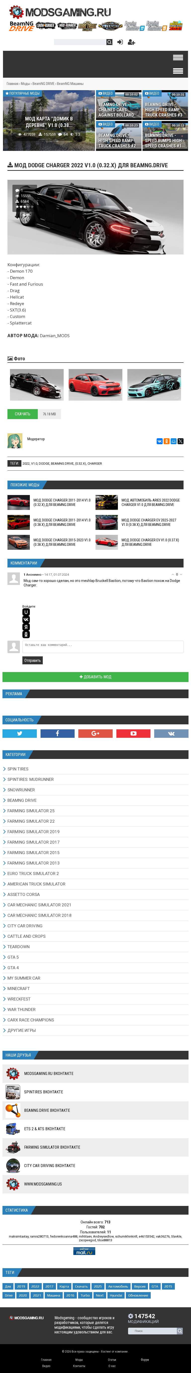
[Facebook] (58, 733)
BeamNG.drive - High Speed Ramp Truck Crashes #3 (163, 110)
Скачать (22, 414)
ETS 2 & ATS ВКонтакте (44, 1128)
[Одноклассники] (167, 441)
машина (53, 1295)
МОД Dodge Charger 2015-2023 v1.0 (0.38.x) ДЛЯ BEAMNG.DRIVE (62, 542)
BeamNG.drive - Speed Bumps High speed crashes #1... (165, 140)
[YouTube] (133, 733)
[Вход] (119, 43)
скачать (81, 1286)
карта (64, 1286)
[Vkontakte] (171, 733)
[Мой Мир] (174, 441)
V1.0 (34, 463)
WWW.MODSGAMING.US (43, 1184)
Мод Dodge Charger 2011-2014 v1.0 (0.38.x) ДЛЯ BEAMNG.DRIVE (62, 522)
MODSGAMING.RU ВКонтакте (48, 1073)
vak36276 (163, 1236)
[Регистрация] (131, 43)
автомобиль (118, 1286)
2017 (49, 1286)
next (100, 1295)
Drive (9, 1295)
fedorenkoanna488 (63, 1236)
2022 (26, 463)
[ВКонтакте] (160, 441)
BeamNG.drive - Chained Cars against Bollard (116, 110)
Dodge (44, 463)
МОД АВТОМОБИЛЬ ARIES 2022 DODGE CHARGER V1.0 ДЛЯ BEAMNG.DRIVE (151, 502)
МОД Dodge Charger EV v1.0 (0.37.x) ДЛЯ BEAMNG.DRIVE (150, 542)
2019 (21, 1286)
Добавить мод (97, 677)
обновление (138, 1295)
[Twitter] (19, 733)
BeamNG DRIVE (43, 83)
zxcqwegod (87, 1240)
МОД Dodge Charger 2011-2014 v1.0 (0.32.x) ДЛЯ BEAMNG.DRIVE (62, 502)
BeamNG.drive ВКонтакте (47, 1110)
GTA (155, 1286)
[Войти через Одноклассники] (26, 634)
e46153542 (146, 1236)
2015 (168, 1286)
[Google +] (95, 733)
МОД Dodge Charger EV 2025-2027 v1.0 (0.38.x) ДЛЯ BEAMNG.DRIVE (149, 522)
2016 (70, 1295)
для (8, 1286)
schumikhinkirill (126, 1236)
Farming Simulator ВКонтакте (52, 1147)
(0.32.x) (80, 463)
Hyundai (116, 1295)
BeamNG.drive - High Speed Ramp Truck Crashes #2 (117, 140)
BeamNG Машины (70, 83)
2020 (23, 1295)
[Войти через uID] (26, 612)
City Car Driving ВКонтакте (49, 1165)
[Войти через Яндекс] (26, 627)
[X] (181, 441)
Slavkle (176, 1236)
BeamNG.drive (62, 463)
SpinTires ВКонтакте (43, 1092)
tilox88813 (104, 1240)
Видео (107, 93)
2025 (98, 1286)
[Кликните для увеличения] (37, 385)
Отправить (32, 660)
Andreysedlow (103, 1236)
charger (95, 463)
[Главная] (95, 29)
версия (139, 1286)
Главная (12, 83)
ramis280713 (39, 1236)
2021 (37, 1295)
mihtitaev (85, 1236)
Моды (25, 83)
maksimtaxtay (19, 1236)
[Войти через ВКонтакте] (26, 619)
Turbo (85, 1295)
